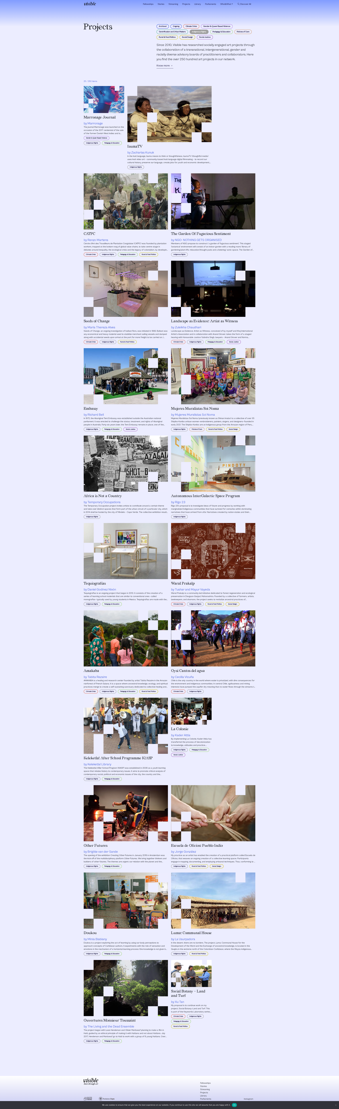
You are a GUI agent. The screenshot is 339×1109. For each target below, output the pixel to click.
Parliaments (210, 4)
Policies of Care (243, 32)
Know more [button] (165, 66)
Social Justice (205, 37)
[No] (335, 1105)
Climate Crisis (191, 26)
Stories (161, 4)
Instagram (248, 1099)
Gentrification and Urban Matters (172, 32)
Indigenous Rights (199, 32)
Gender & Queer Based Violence (216, 26)
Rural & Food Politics (167, 37)
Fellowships (148, 4)
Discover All (244, 4)
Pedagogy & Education (221, 32)
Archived (162, 26)
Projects (186, 4)
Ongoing (176, 26)
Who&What (225, 4)
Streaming (173, 4)
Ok (234, 1105)
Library (197, 4)
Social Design (187, 37)
